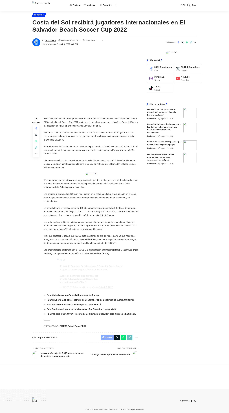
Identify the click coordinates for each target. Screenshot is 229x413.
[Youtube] (188, 78)
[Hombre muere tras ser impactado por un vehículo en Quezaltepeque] (190, 145)
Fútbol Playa (73, 326)
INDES (83, 326)
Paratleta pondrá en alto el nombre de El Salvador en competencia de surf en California (90, 300)
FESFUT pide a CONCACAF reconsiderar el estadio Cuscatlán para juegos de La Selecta (91, 314)
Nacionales (151, 119)
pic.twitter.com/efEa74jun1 (73, 282)
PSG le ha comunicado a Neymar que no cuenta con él (74, 304)
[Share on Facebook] (178, 42)
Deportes (39, 15)
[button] (116, 5)
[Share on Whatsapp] (186, 42)
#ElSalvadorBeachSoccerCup (83, 279)
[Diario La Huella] (48, 5)
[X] (184, 5)
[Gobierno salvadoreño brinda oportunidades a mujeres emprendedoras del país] (190, 158)
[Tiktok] (160, 88)
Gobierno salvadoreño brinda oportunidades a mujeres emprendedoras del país (160, 157)
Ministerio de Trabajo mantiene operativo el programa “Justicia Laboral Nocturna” (161, 112)
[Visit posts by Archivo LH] (36, 42)
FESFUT (63, 326)
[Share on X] (182, 42)
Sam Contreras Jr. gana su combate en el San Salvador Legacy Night (81, 309)
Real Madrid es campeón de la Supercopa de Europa (73, 295)
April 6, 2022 (106, 287)
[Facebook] (181, 5)
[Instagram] (160, 78)
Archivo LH (50, 40)
